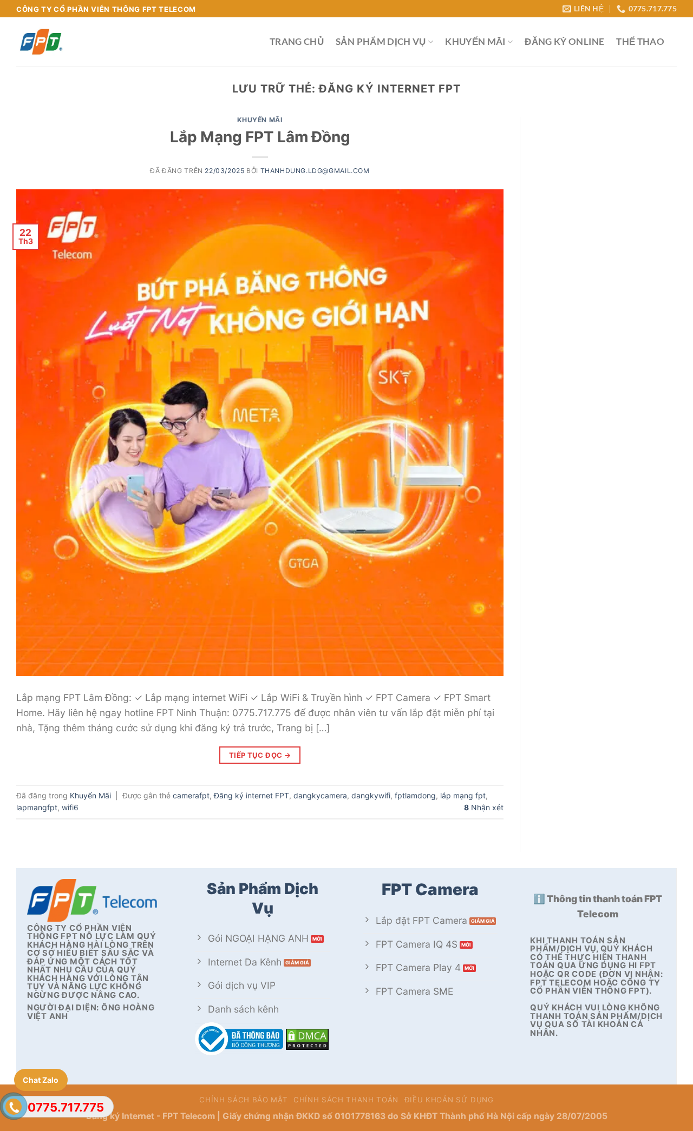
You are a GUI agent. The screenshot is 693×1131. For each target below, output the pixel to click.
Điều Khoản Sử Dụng (449, 1099)
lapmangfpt (36, 807)
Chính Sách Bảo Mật (243, 1099)
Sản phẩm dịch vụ (381, 41)
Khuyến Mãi (475, 41)
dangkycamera (320, 795)
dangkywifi (370, 795)
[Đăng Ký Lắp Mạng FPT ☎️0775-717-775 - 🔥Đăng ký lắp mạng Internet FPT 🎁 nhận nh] (134, 41)
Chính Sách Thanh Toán (345, 1099)
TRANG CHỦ (297, 41)
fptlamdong (415, 795)
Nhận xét (484, 807)
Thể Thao (640, 41)
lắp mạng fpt (463, 795)
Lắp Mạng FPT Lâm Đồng (260, 137)
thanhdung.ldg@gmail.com (315, 171)
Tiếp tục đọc (260, 755)
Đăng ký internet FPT (251, 795)
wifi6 (70, 807)
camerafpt (191, 795)
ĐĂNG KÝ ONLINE (564, 41)
